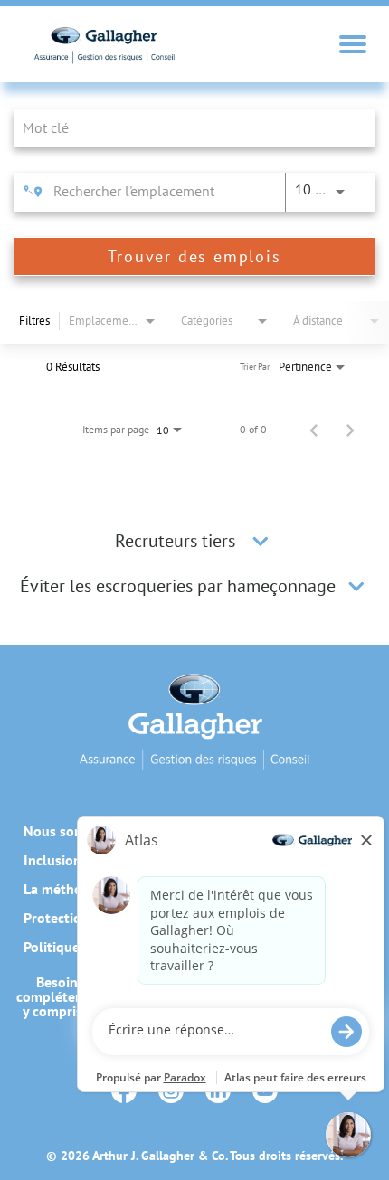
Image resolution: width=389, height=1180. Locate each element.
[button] (260, 540)
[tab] (194, 540)
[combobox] (185, 128)
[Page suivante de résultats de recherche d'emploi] (350, 429)
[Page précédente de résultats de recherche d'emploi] (314, 429)
